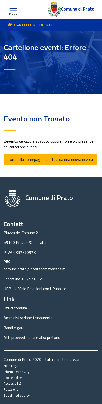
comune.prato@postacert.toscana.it (34, 269)
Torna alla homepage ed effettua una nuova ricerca (50, 159)
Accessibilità (12, 383)
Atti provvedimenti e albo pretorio (32, 337)
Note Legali (11, 365)
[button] (13, 9)
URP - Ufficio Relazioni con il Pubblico (35, 289)
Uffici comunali (16, 308)
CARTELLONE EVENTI (33, 25)
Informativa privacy (16, 371)
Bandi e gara (14, 328)
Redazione (11, 389)
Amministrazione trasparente (28, 318)
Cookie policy (13, 377)
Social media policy (17, 395)
